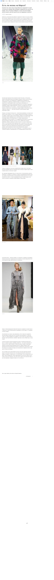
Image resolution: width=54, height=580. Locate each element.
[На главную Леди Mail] (3, 1)
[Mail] (1, 1)
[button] (17, 54)
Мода (7, 3)
